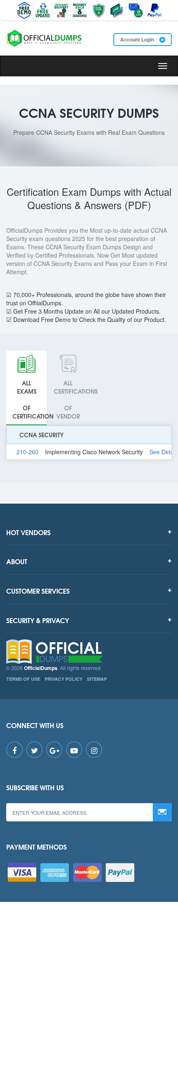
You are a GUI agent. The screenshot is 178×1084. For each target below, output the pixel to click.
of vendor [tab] (71, 399)
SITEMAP (97, 679)
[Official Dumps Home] (89, 651)
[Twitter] (34, 749)
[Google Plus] (54, 749)
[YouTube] (74, 749)
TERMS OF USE (23, 679)
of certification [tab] (29, 399)
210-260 (27, 452)
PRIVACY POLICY (63, 679)
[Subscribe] (162, 812)
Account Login (137, 39)
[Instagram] (94, 749)
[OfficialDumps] (44, 38)
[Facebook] (14, 749)
